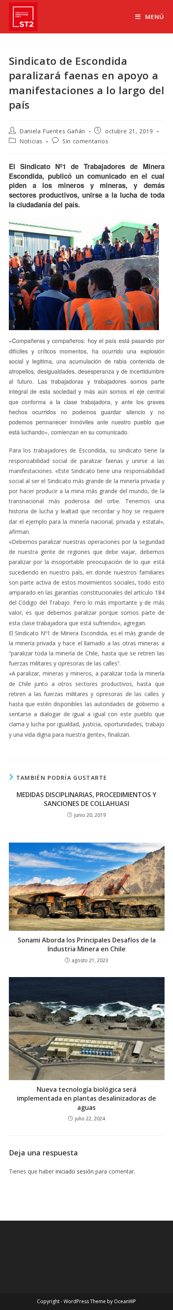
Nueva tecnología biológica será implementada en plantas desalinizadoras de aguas (86, 1098)
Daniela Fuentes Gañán (52, 131)
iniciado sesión (75, 1171)
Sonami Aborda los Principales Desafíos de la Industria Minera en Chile (87, 944)
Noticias (31, 141)
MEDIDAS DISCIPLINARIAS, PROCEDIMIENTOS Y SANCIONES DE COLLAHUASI (86, 799)
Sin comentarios (85, 141)
